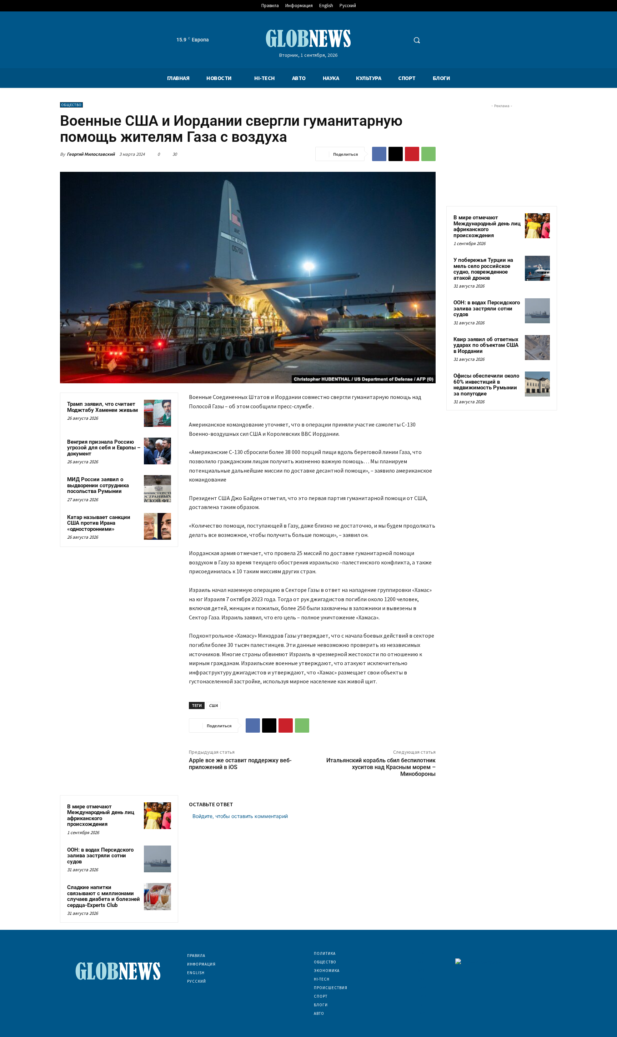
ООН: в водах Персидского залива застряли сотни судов (100, 856)
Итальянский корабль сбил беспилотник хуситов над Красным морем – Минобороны (381, 767)
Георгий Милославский (91, 154)
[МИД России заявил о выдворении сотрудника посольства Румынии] (157, 488)
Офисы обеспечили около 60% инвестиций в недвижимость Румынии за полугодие (486, 385)
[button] (416, 40)
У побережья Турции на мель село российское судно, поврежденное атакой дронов (483, 269)
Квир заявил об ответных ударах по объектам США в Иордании (485, 345)
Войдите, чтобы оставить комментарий (240, 816)
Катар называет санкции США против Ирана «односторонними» (98, 523)
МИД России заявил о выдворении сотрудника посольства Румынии (98, 485)
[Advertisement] (501, 154)
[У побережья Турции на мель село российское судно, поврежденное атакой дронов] (537, 268)
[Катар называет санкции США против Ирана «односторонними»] (157, 526)
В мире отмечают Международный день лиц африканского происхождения (100, 815)
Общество (71, 105)
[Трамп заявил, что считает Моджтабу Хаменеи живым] (157, 413)
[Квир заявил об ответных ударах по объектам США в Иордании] (537, 347)
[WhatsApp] (428, 154)
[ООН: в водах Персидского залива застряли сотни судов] (157, 859)
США (213, 705)
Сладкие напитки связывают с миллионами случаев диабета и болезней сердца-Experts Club (103, 896)
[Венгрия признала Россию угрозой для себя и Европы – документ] (157, 451)
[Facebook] (379, 154)
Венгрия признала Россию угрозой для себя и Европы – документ (103, 448)
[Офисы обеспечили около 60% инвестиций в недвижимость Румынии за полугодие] (537, 384)
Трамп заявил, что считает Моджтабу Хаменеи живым (102, 407)
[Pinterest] (412, 154)
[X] (395, 154)
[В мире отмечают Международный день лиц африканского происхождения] (157, 815)
